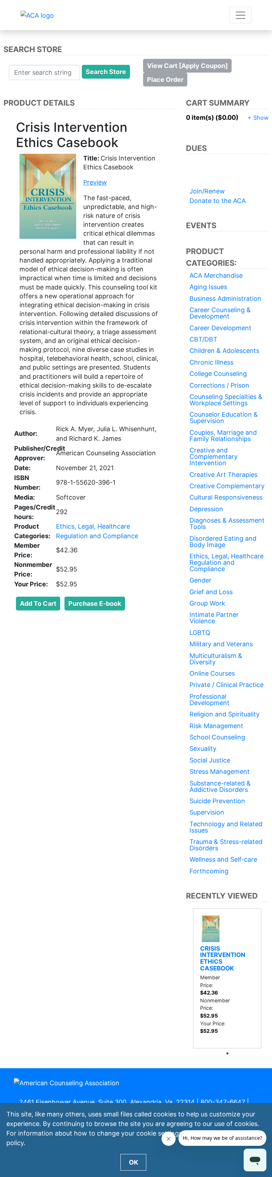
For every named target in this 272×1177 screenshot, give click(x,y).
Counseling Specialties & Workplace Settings (225, 400)
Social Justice (209, 760)
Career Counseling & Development (220, 313)
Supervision (206, 812)
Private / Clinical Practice (226, 684)
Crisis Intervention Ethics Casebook (222, 958)
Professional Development (209, 699)
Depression (206, 509)
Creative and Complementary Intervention (213, 456)
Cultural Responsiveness (225, 497)
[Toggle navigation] (240, 15)
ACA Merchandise (216, 275)
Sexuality (202, 748)
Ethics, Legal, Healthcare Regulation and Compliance (226, 562)
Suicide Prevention (217, 801)
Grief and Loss (211, 592)
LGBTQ (199, 632)
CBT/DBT (203, 339)
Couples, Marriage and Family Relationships (223, 436)
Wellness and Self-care (223, 859)
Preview (95, 182)
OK (133, 1162)
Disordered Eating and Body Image (222, 541)
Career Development (220, 328)
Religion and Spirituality (224, 714)
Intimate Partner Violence (214, 618)
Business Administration (225, 298)
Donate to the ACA (217, 200)
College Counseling (218, 373)
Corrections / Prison (219, 385)
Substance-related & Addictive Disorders (220, 786)
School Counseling (217, 737)
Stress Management (219, 771)
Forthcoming (208, 871)
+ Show (258, 117)
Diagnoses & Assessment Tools (227, 523)
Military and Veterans (221, 644)
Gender (200, 580)
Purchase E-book (94, 603)
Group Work (207, 603)
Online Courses (212, 673)
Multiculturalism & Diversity (215, 659)
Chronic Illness (211, 362)
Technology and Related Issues (225, 827)
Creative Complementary (227, 486)
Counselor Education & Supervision (223, 417)
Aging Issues (208, 287)
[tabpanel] (227, 978)
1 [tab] (229, 1053)
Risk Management (216, 726)
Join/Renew (207, 191)
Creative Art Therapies (223, 474)
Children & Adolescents (224, 350)
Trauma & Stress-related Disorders (225, 845)
